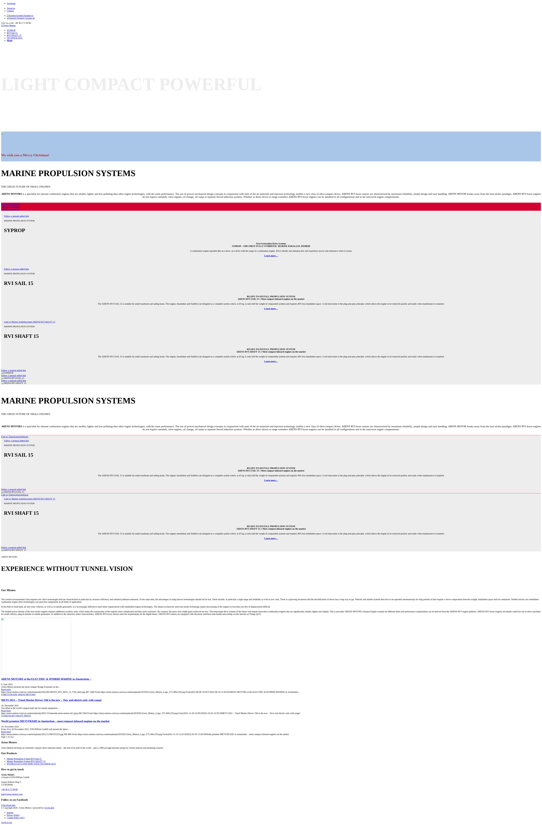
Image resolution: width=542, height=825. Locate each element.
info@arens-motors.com (12, 794)
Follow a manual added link (16, 216)
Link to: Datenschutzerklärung (14, 437)
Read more (6, 689)
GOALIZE (49, 808)
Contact (10, 11)
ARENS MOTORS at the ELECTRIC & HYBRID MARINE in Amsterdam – (46, 679)
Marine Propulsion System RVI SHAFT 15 (26, 761)
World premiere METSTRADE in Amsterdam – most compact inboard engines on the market (55, 721)
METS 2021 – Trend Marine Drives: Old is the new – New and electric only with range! (51, 700)
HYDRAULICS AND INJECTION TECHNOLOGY (31, 764)
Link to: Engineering (10, 204)
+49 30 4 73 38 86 (9, 789)
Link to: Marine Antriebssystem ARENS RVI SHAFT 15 (29, 322)
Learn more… (271, 256)
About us (11, 8)
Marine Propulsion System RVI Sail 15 (24, 759)
